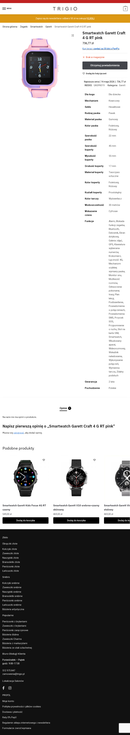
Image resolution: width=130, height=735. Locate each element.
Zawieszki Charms (12, 639)
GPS (111, 244)
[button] (72, 35)
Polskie (112, 388)
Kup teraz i (100, 48)
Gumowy (113, 119)
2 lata (111, 381)
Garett (49, 26)
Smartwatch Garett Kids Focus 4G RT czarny (24, 507)
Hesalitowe (114, 107)
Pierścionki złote (11, 566)
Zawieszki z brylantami (14, 625)
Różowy (113, 129)
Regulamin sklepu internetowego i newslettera (26, 722)
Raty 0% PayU (9, 717)
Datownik (113, 232)
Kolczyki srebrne (11, 583)
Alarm (112, 221)
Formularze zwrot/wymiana (16, 728)
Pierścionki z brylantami (14, 621)
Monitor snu (115, 275)
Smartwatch (36, 26)
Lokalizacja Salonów (13, 681)
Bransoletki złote (11, 562)
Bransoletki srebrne (12, 596)
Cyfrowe (113, 211)
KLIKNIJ (90, 18)
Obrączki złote (9, 543)
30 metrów (114, 205)
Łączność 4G (116, 259)
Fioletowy (114, 125)
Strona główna (10, 26)
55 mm (112, 155)
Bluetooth (114, 229)
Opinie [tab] (63, 408)
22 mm (112, 135)
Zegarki (24, 26)
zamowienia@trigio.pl (13, 674)
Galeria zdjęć (115, 240)
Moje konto (8, 701)
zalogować (18, 432)
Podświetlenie (116, 302)
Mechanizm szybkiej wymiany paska (117, 267)
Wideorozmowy (117, 348)
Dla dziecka (114, 94)
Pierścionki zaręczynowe (15, 630)
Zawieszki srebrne (11, 587)
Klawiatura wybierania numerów (117, 248)
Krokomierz (115, 256)
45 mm (112, 145)
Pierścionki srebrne (12, 600)
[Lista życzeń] (43, 460)
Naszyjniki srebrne (11, 591)
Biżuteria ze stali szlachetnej (17, 647)
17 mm (112, 166)
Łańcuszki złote (10, 570)
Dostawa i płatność (12, 712)
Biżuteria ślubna (10, 634)
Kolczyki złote (9, 549)
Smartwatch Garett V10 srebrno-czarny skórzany (76, 507)
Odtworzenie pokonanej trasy (115, 290)
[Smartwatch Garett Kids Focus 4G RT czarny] (26, 478)
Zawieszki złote (10, 553)
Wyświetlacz (115, 198)
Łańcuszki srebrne (11, 604)
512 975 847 (8, 670)
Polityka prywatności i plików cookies (21, 706)
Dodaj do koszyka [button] (25, 520)
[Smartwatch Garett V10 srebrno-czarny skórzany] (76, 478)
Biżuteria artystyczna (13, 609)
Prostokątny (115, 192)
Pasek (112, 113)
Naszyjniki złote (10, 557)
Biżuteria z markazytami (14, 643)
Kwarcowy (114, 100)
